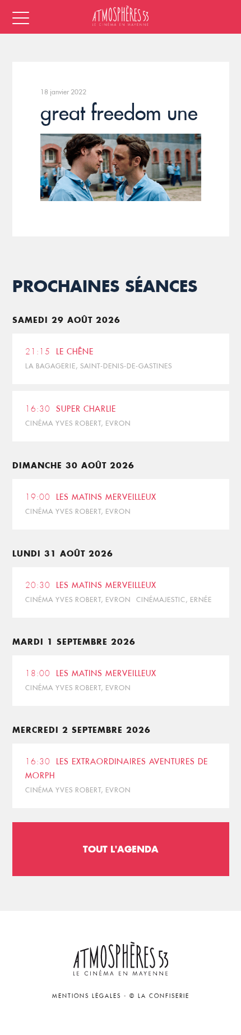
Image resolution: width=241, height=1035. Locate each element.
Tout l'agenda (121, 849)
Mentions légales (86, 996)
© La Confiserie (159, 996)
